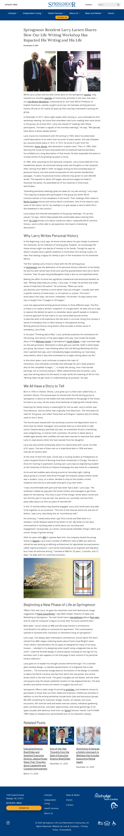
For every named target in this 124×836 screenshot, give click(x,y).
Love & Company (71, 826)
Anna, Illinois (41, 146)
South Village (73, 341)
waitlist (87, 94)
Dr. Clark (33, 220)
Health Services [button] (55, 13)
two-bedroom (76, 617)
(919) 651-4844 (11, 4)
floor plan (94, 617)
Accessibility (65, 829)
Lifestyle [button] (12, 13)
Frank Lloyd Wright (46, 613)
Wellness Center (43, 341)
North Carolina (31, 201)
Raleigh (36, 540)
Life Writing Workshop (38, 101)
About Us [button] (73, 13)
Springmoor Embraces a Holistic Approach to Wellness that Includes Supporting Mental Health (87, 755)
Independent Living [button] (32, 13)
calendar (48, 98)
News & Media (73, 795)
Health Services (51, 808)
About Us (48, 813)
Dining (68, 710)
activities (70, 689)
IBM (44, 537)
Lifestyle (48, 795)
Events (69, 799)
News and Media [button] (93, 13)
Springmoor (31, 267)
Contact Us (24, 808)
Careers (69, 804)
